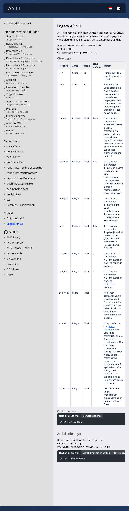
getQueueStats (16, 162)
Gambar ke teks (15, 38)
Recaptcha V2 (19, 45)
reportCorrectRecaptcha (21, 178)
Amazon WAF (17, 124)
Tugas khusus (14, 95)
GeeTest (17, 81)
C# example (14, 258)
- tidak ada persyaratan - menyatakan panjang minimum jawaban (113, 259)
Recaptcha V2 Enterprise (24, 59)
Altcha (15, 132)
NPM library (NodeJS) (19, 248)
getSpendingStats (17, 189)
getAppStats (14, 194)
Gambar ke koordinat (18, 103)
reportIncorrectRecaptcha (22, 173)
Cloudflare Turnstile (18, 88)
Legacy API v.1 (15, 224)
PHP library (13, 237)
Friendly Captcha (20, 117)
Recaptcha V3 (19, 52)
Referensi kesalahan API (21, 205)
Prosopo (17, 110)
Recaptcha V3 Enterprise (20, 67)
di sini (107, 79)
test (9, 199)
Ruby (10, 274)
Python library (15, 242)
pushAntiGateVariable (20, 183)
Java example (14, 253)
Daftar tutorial (15, 218)
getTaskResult (15, 151)
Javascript (12, 264)
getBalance (13, 157)
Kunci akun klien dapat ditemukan (113, 75)
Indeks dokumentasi (19, 23)
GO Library (13, 269)
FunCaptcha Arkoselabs (20, 74)
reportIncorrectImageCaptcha (24, 167)
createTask (13, 146)
